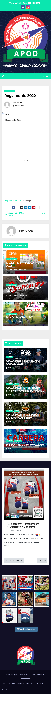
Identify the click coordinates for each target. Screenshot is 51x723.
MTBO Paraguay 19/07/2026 (25, 444)
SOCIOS (29, 683)
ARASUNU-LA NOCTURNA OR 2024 (24, 290)
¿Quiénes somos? (8, 683)
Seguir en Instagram (27, 629)
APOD (19, 102)
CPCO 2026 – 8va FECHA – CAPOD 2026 (23, 362)
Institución (20, 683)
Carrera (10, 357)
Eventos (18, 440)
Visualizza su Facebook (13, 560)
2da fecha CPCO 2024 (21, 317)
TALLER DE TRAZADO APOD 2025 (25, 264)
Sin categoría (10, 91)
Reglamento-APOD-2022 (14, 201)
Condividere (42, 560)
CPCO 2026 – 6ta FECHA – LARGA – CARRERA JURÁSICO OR (23, 417)
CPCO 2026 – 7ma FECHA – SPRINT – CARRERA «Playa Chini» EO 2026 (24, 390)
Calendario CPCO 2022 (16, 214)
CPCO (17, 384)
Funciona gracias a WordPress (18, 675)
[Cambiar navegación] (47, 76)
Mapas (4, 689)
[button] (43, 76)
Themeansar (25, 678)
